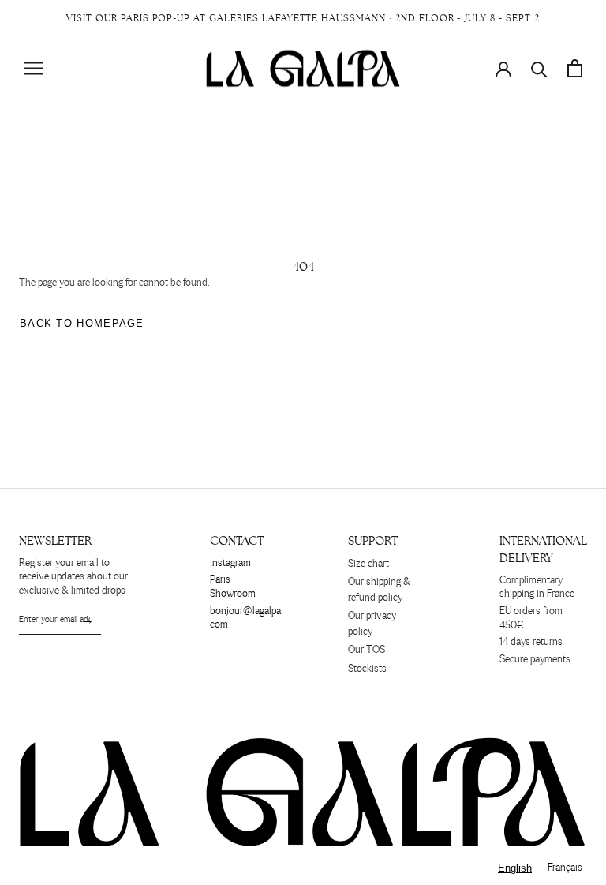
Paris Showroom (233, 587)
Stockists (367, 669)
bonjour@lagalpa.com (246, 618)
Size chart (368, 564)
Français (565, 868)
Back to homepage (82, 323)
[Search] (539, 68)
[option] (565, 868)
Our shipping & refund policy (379, 590)
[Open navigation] (33, 68)
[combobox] (515, 868)
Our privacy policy (372, 624)
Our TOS (366, 650)
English (515, 868)
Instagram (230, 563)
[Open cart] (574, 68)
